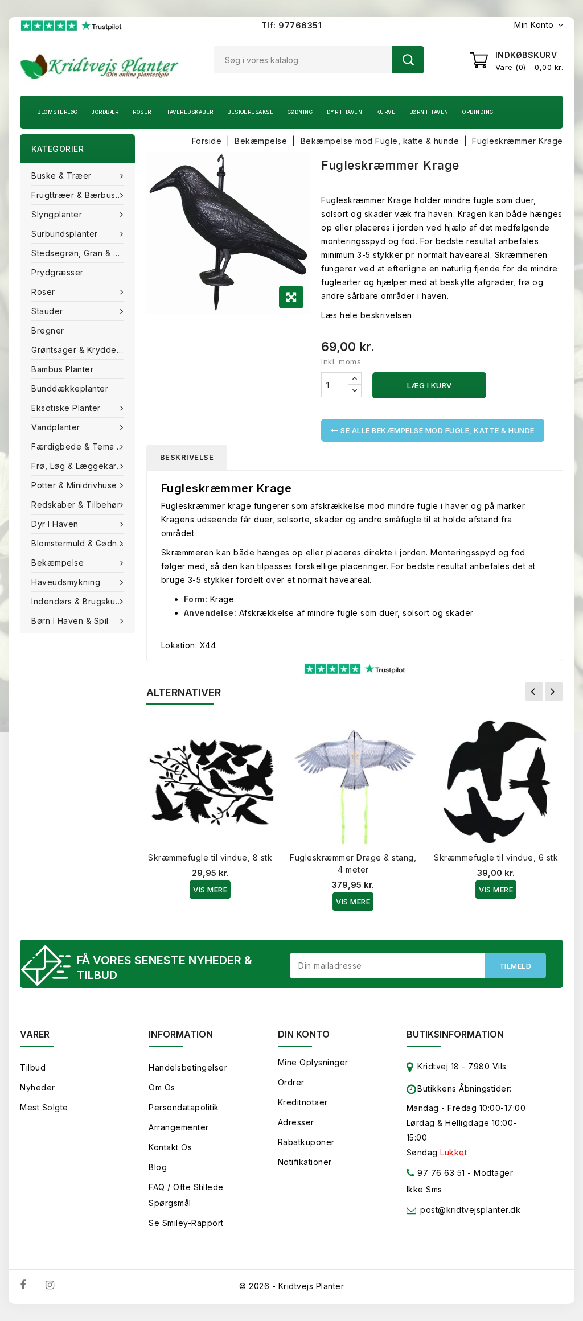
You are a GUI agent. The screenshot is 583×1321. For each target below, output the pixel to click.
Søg (408, 59)
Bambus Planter (62, 369)
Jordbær (105, 112)
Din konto (304, 1034)
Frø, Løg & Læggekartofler (83, 466)
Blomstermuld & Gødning (80, 543)
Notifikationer (305, 1162)
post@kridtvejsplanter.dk (470, 1210)
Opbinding (478, 112)
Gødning (300, 112)
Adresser (296, 1122)
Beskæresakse (250, 112)
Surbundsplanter (64, 233)
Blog (158, 1167)
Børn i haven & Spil (70, 620)
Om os (162, 1087)
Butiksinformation (455, 1034)
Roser (142, 112)
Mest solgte (44, 1107)
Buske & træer (61, 175)
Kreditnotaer (303, 1102)
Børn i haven (429, 112)
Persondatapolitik (184, 1107)
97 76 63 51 (440, 1173)
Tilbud (33, 1067)
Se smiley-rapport (186, 1223)
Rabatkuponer (306, 1142)
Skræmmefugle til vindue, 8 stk (210, 857)
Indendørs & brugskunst (79, 601)
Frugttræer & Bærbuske (78, 195)
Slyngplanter (56, 214)
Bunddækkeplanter (69, 388)
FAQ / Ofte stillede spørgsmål (186, 1195)
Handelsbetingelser (188, 1067)
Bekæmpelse (57, 562)
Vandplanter (55, 427)
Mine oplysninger (313, 1062)
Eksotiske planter (66, 408)
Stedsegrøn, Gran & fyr (78, 253)
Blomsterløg (57, 112)
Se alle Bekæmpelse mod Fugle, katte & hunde (437, 430)
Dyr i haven (345, 112)
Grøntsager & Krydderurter (83, 350)
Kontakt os (170, 1147)
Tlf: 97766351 (291, 25)
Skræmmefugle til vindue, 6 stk (496, 857)
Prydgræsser (57, 272)
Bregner (47, 330)
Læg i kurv (429, 385)
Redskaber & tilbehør (75, 504)
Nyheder (37, 1087)
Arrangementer (179, 1127)
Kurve (386, 112)
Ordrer (291, 1082)
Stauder (47, 311)
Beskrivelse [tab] (187, 457)
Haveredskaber (189, 112)
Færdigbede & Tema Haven (83, 446)
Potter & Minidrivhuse (74, 485)
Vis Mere (210, 889)
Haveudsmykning (65, 582)
